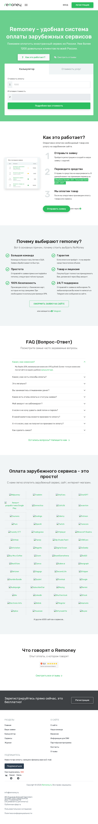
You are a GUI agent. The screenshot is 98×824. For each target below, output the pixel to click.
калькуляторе (47, 370)
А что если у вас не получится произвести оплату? (38, 423)
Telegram (57, 311)
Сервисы (8, 738)
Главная (8, 725)
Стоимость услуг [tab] (71, 69)
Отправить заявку (56, 209)
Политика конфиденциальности (18, 813)
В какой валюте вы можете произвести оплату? (36, 417)
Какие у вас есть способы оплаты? (29, 377)
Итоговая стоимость (17, 91)
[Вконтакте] (6, 775)
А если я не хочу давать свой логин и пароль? (35, 410)
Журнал (8, 743)
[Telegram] (80, 209)
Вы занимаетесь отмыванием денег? (30, 390)
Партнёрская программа (61, 743)
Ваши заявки (10, 729)
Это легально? (19, 383)
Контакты (55, 747)
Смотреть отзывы (66, 57)
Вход (65, 5)
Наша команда (57, 729)
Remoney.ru (47, 785)
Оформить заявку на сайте (49, 304)
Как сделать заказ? (22, 430)
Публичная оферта (13, 804)
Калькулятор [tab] (26, 69)
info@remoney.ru (12, 792)
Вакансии (55, 734)
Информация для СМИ (60, 738)
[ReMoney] (13, 5)
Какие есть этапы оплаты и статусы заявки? (34, 397)
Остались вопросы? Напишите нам (48, 440)
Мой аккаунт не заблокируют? (27, 403)
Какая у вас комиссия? (23, 362)
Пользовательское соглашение (18, 809)
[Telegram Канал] (11, 778)
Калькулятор (10, 734)
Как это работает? (35, 57)
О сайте (54, 725)
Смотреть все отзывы (48, 675)
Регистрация (82, 5)
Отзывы (54, 751)
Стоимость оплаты (16, 79)
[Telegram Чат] (18, 778)
